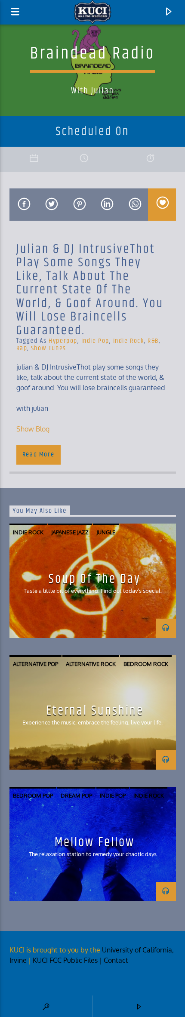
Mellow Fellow (95, 842)
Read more (38, 454)
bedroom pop (33, 795)
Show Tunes (48, 348)
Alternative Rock (91, 663)
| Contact (114, 960)
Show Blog (32, 429)
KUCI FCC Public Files (65, 960)
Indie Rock (128, 341)
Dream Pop (76, 795)
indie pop (95, 341)
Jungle (105, 532)
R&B (153, 341)
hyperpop (63, 341)
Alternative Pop (35, 663)
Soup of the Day (95, 579)
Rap (22, 348)
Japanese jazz (70, 532)
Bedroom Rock (145, 663)
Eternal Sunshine (95, 711)
